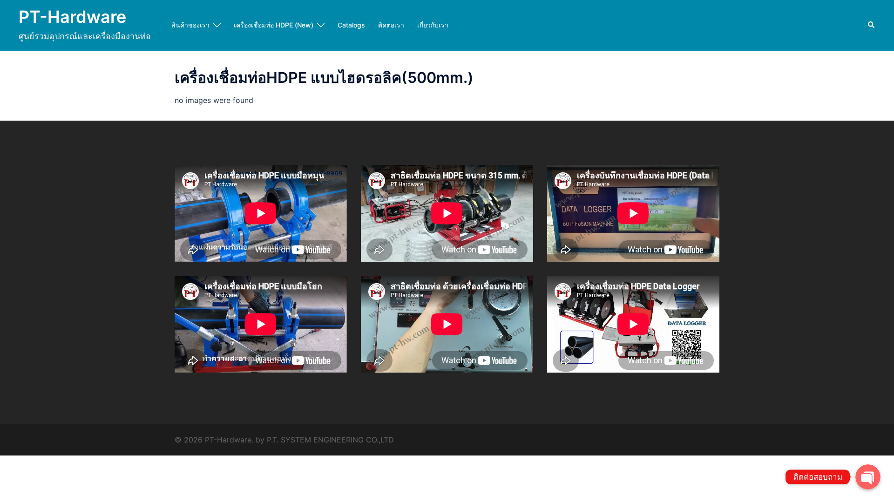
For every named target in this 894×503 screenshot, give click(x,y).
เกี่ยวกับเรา (432, 25)
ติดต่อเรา (391, 25)
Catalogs (351, 25)
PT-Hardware (72, 17)
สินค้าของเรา (190, 25)
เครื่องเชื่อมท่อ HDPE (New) (273, 25)
